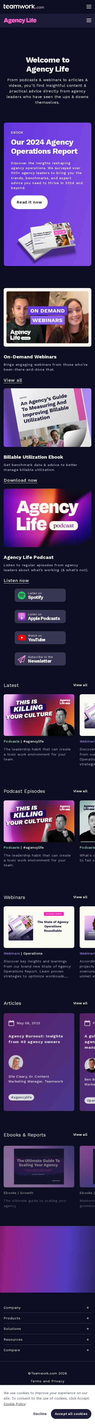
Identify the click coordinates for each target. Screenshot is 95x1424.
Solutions (12, 1329)
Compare (12, 1350)
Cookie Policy (15, 1404)
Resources (13, 1339)
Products (12, 1318)
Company (12, 1308)
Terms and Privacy (47, 1381)
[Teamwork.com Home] (24, 6)
